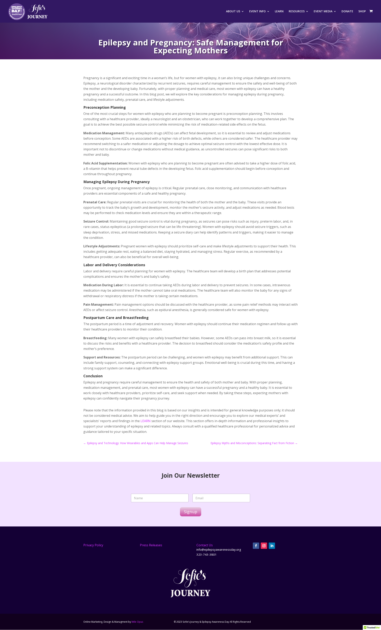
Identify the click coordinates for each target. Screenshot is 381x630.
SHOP (362, 11)
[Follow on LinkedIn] (272, 546)
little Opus (137, 621)
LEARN (279, 11)
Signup (190, 511)
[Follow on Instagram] (264, 546)
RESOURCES (297, 11)
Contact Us (204, 545)
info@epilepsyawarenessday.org (218, 549)
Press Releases (151, 545)
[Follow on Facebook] (256, 546)
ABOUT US (233, 11)
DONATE (347, 11)
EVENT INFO (257, 11)
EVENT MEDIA (323, 11)
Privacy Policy (93, 545)
